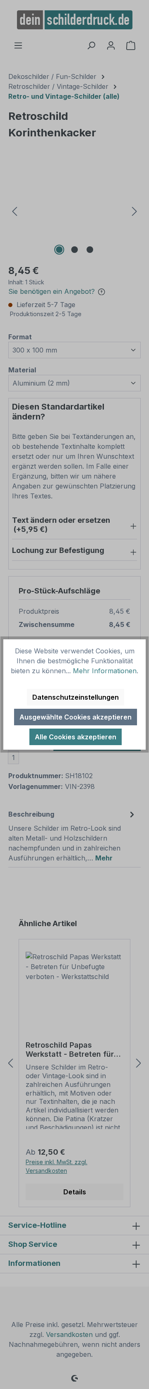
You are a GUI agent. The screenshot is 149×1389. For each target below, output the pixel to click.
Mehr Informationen (105, 671)
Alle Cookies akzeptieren (75, 737)
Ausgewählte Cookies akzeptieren (75, 717)
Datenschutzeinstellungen (75, 697)
